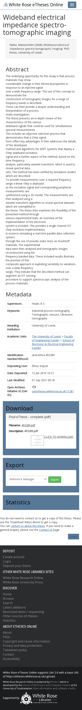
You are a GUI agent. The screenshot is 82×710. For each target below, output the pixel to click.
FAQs (6, 637)
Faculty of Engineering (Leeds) (52, 338)
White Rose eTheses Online (36, 5)
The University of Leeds (46, 336)
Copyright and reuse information (26, 641)
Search (8, 603)
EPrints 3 (54, 681)
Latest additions (14, 607)
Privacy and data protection (22, 645)
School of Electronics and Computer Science (46, 685)
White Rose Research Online (23, 578)
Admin (73, 536)
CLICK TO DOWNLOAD (58, 437)
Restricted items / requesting (23, 612)
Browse (8, 598)
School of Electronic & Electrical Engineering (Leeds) (53, 344)
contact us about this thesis (28, 526)
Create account (13, 557)
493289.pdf (28, 425)
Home (7, 594)
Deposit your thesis (17, 566)
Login (7, 561)
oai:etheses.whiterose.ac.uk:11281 (53, 391)
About (7, 632)
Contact (8, 654)
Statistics (9, 620)
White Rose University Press (23, 582)
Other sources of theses (20, 616)
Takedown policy (15, 650)
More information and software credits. (54, 688)
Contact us (45, 530)
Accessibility (11, 659)
